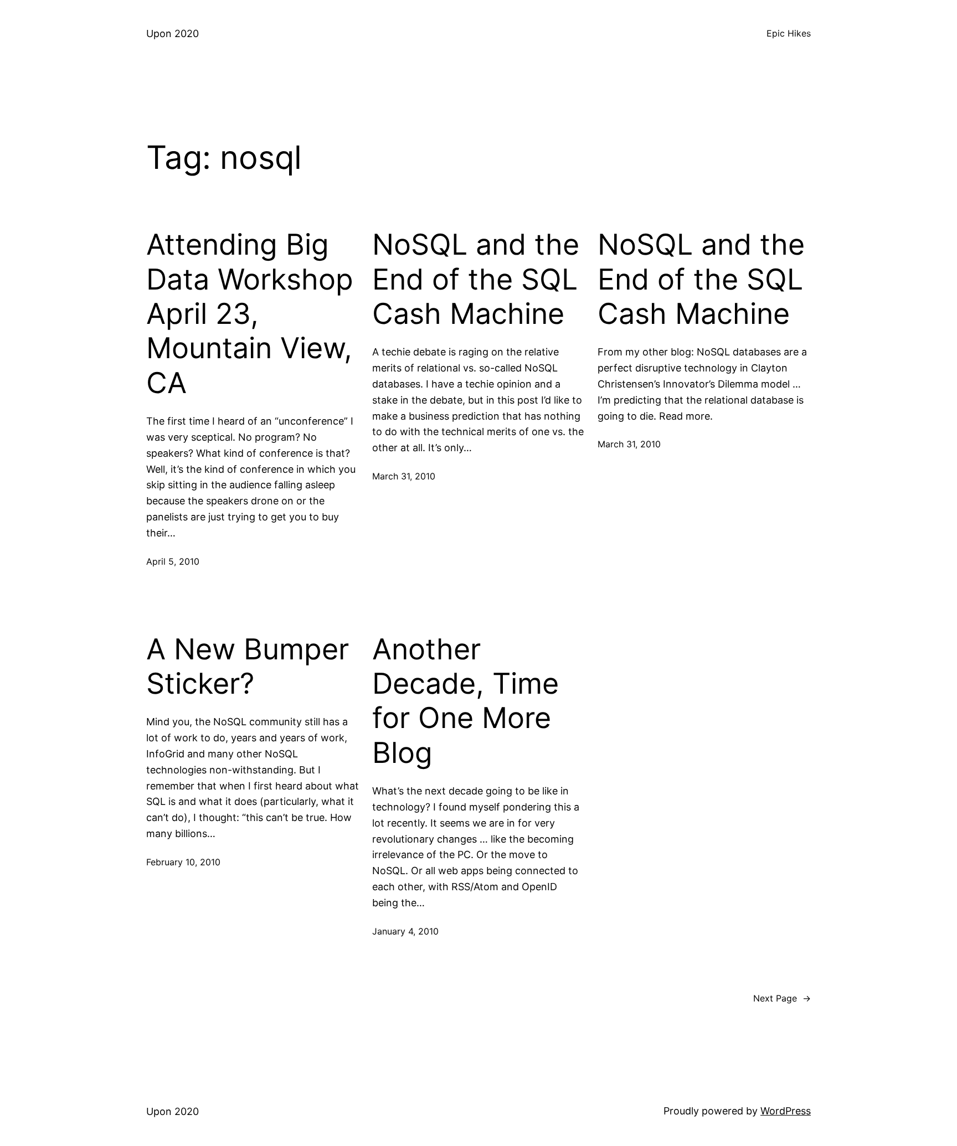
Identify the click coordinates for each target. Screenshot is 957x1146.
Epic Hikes (788, 33)
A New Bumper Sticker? (247, 666)
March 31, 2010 (403, 476)
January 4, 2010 (405, 931)
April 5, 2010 (172, 561)
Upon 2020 (172, 33)
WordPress (785, 1111)
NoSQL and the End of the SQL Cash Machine (475, 279)
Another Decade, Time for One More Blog (465, 701)
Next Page (782, 998)
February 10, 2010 (183, 862)
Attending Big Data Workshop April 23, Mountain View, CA (249, 314)
